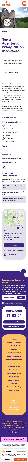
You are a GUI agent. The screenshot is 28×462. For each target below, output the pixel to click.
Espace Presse (14, 405)
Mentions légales (10, 431)
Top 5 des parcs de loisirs (14, 360)
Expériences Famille (14, 366)
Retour (4, 9)
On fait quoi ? (15, 60)
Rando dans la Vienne (14, 373)
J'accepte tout (20, 459)
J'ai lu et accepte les (13, 303)
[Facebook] (18, 228)
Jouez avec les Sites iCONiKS (14, 399)
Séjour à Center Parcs (14, 356)
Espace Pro (14, 402)
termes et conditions (18, 303)
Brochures (14, 383)
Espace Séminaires (14, 409)
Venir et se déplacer (14, 326)
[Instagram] (22, 228)
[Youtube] (14, 316)
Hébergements (14, 390)
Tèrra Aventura (14, 370)
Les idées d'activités (14, 346)
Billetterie (14, 339)
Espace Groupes (14, 407)
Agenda (14, 349)
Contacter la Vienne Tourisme (14, 322)
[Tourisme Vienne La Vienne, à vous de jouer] (6, 3)
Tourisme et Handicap (14, 387)
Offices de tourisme (14, 380)
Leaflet (14, 225)
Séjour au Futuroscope (14, 353)
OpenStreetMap (18, 225)
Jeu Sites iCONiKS (14, 377)
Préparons (10, 60)
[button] (14, 217)
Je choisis (7, 459)
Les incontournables (14, 363)
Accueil (5, 60)
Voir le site (14, 245)
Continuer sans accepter (21, 451)
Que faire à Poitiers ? (14, 342)
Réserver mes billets (13, 439)
